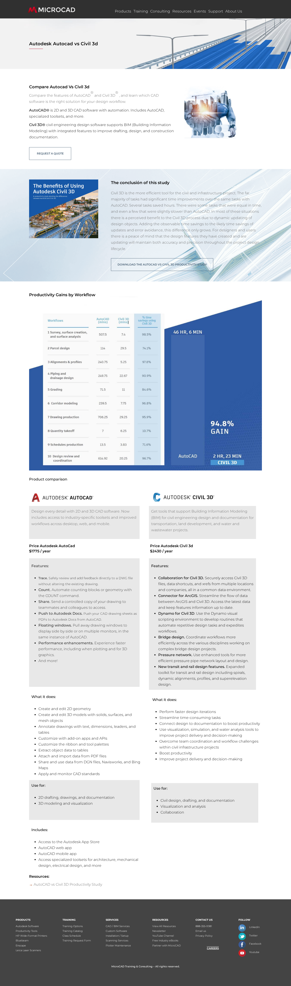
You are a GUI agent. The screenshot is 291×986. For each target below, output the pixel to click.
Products (123, 11)
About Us (233, 11)
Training (140, 11)
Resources (181, 11)
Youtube (254, 952)
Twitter (253, 935)
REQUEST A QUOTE (50, 153)
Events (200, 11)
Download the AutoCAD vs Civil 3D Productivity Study (162, 264)
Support (215, 11)
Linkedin (254, 927)
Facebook (255, 943)
